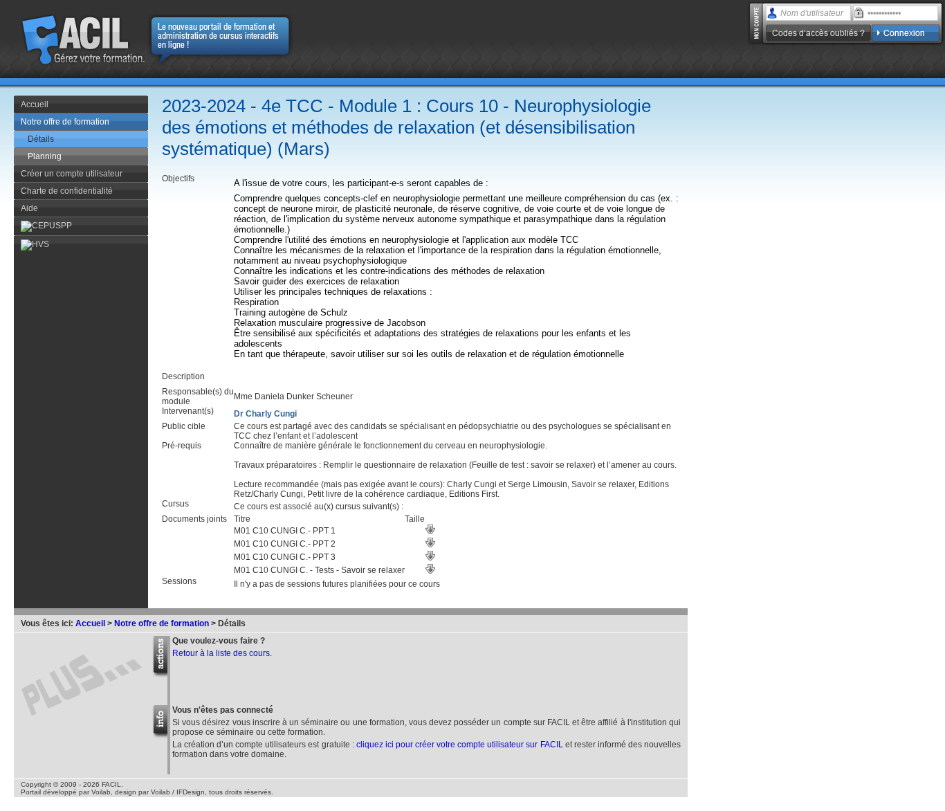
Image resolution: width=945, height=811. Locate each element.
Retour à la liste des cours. (222, 653)
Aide (29, 208)
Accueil (34, 104)
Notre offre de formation (65, 122)
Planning (45, 156)
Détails (41, 139)
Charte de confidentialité (67, 191)
